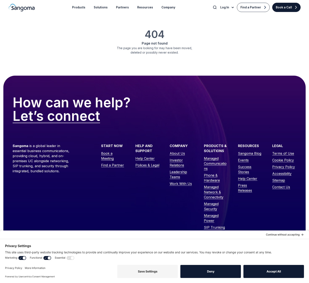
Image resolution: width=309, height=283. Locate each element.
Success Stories (244, 169)
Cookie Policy (283, 160)
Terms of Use (283, 153)
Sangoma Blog (249, 153)
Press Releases (245, 187)
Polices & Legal (147, 165)
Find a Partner (250, 7)
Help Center (145, 158)
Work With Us (181, 184)
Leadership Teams (178, 174)
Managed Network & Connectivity (213, 192)
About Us (177, 153)
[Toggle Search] (215, 7)
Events (243, 160)
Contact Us (281, 187)
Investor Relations (177, 162)
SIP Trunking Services (214, 229)
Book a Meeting (107, 156)
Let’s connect (56, 116)
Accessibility (282, 173)
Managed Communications (215, 163)
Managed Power (211, 218)
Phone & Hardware (212, 177)
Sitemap (278, 180)
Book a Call (284, 7)
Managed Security (211, 206)
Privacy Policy (283, 167)
